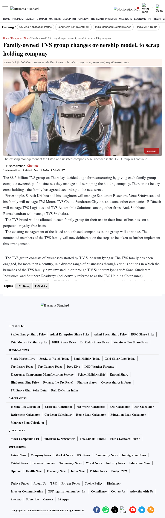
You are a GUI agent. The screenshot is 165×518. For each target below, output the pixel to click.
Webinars (125, 19)
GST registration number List (67, 491)
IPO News (83, 455)
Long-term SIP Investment (73, 27)
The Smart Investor (104, 19)
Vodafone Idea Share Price (130, 342)
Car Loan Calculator (58, 414)
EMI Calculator (120, 406)
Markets (55, 19)
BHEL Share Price (64, 342)
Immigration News (134, 455)
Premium (17, 19)
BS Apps (63, 499)
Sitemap (16, 499)
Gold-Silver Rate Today (120, 358)
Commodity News (106, 455)
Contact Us (118, 491)
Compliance (99, 491)
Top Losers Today (22, 366)
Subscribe (32, 499)
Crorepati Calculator (58, 406)
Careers (48, 499)
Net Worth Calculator (91, 406)
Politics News (98, 471)
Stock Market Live (23, 358)
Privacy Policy (70, 483)
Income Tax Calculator (25, 406)
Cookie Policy (93, 483)
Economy (140, 19)
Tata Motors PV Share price (29, 342)
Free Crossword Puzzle (125, 438)
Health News (34, 471)
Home (6, 19)
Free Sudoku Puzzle (93, 438)
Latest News (18, 455)
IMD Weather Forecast (99, 366)
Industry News (115, 463)
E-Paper (42, 19)
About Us (40, 483)
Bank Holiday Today (87, 358)
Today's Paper (20, 483)
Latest (30, 19)
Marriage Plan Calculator (27, 422)
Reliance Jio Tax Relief (58, 382)
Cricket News (19, 463)
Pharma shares (87, 382)
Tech (157, 18)
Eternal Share (119, 374)
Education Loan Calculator (128, 414)
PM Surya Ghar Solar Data (29, 390)
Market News (64, 455)
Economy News (56, 471)
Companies (16, 37)
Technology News (70, 463)
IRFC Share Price (142, 334)
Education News (139, 463)
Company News (41, 455)
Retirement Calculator (25, 414)
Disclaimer (114, 483)
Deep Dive (73, 366)
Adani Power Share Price (110, 334)
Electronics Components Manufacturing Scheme (42, 374)
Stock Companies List (25, 438)
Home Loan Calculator (91, 414)
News (26, 37)
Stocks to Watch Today (54, 358)
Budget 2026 (119, 471)
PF (149, 19)
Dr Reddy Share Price (94, 342)
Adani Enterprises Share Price (69, 334)
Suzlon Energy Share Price (28, 334)
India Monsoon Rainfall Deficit (113, 27)
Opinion (83, 19)
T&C (53, 483)
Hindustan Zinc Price (25, 382)
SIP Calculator (144, 406)
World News (94, 463)
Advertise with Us (141, 491)
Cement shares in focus (116, 382)
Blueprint (69, 19)
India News (78, 471)
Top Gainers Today (50, 366)
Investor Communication (27, 491)
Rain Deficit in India (64, 390)
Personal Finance (43, 463)
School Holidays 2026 (91, 374)
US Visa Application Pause (35, 27)
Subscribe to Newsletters (59, 438)
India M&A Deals (147, 27)
